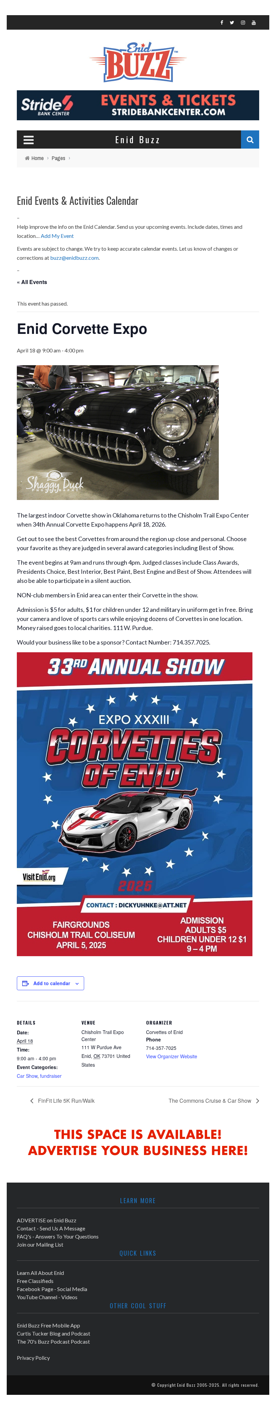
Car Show (27, 1075)
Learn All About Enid (40, 1273)
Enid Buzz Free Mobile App (48, 1325)
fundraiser (51, 1075)
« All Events (32, 282)
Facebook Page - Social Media (52, 1289)
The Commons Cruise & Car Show (211, 1100)
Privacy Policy (33, 1357)
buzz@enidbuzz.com (74, 257)
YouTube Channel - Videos (47, 1297)
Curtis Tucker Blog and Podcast (53, 1333)
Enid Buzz (186, 1385)
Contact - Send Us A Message (51, 1228)
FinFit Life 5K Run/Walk (66, 1100)
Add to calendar (51, 983)
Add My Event (57, 235)
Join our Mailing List (40, 1244)
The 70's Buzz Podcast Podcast (53, 1341)
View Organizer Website (171, 1056)
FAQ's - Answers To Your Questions (58, 1236)
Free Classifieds (35, 1281)
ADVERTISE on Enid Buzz (46, 1220)
